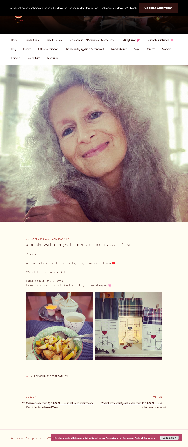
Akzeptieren (169, 437)
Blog (13, 49)
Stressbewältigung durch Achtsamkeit (84, 49)
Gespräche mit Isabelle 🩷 (160, 40)
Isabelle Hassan (54, 40)
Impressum (52, 58)
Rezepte (150, 49)
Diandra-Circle (32, 40)
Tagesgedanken (57, 376)
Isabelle (63, 239)
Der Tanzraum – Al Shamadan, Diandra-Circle (92, 40)
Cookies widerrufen (158, 8)
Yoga (136, 49)
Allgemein (38, 376)
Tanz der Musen (119, 49)
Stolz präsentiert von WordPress (42, 438)
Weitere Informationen (145, 438)
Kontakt (15, 58)
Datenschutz (33, 58)
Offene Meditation (48, 49)
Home (14, 40)
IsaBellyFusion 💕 (131, 40)
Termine (27, 49)
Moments (167, 49)
